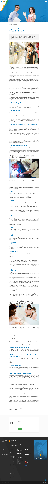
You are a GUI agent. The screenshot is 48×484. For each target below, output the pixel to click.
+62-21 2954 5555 (40, 458)
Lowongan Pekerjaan (19, 463)
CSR (18, 456)
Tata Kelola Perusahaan (11, 470)
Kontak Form (27, 453)
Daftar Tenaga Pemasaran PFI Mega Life (12, 477)
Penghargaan (12, 472)
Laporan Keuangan (13, 474)
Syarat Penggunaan (13, 461)
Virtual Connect (19, 457)
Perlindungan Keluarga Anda (4, 451)
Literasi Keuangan (12, 473)
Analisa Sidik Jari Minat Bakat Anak (12, 459)
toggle (45, 480)
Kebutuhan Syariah (5, 453)
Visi (10, 465)
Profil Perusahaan (12, 464)
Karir (18, 459)
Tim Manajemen (12, 466)
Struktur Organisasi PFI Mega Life (13, 468)
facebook (42, 482)
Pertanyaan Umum (13, 456)
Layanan (11, 449)
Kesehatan (15, 24)
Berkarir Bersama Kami (20, 461)
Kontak (26, 449)
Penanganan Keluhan (27, 451)
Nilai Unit (11, 455)
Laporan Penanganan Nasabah (12, 453)
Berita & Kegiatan (19, 453)
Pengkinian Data (12, 457)
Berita (18, 454)
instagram (45, 482)
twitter (43, 482)
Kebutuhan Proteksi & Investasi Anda (5, 455)
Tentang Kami (12, 462)
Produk (3, 449)
